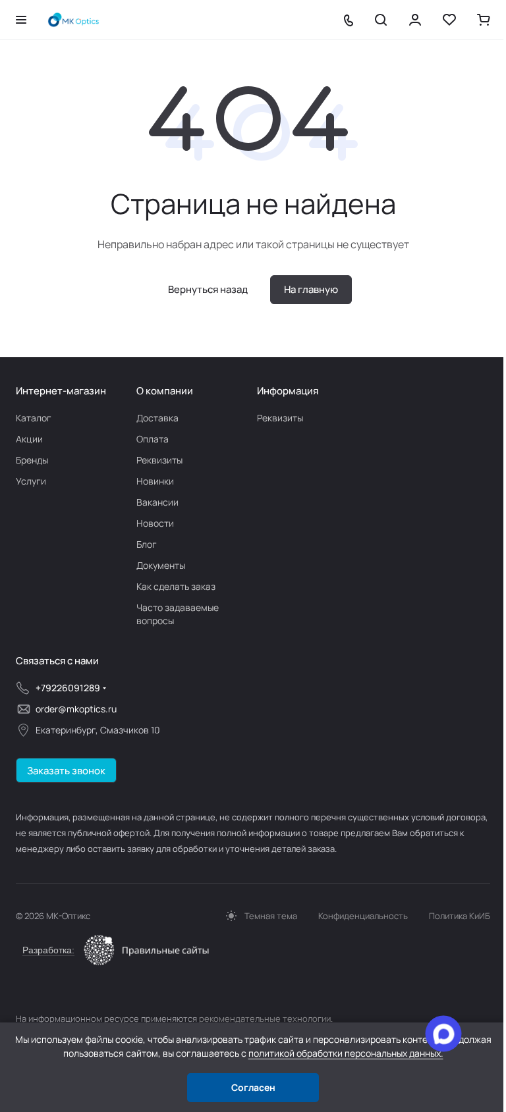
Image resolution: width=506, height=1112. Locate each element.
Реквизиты (159, 460)
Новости (155, 523)
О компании (164, 391)
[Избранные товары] (449, 19)
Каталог (33, 417)
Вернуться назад (208, 289)
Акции (29, 439)
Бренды (32, 460)
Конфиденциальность (363, 916)
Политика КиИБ (459, 916)
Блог (146, 544)
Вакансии (157, 502)
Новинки (155, 481)
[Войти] (415, 19)
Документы (160, 565)
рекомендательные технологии (265, 1018)
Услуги (31, 481)
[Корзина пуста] (483, 19)
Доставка (157, 417)
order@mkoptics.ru (76, 708)
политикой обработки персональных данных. (345, 1053)
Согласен (253, 1087)
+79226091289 (68, 687)
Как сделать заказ (175, 586)
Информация (287, 391)
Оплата (152, 439)
